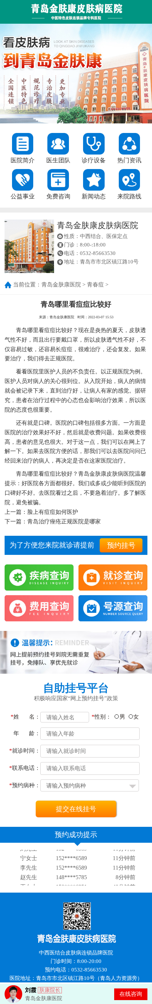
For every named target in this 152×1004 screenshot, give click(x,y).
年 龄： (26, 733)
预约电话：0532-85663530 (76, 970)
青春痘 (95, 285)
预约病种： (24, 785)
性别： (101, 717)
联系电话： (24, 768)
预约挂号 (121, 545)
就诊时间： (24, 751)
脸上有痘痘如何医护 (52, 512)
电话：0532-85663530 (90, 253)
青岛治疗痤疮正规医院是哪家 (64, 521)
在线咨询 (130, 994)
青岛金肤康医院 (61, 285)
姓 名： (25, 717)
